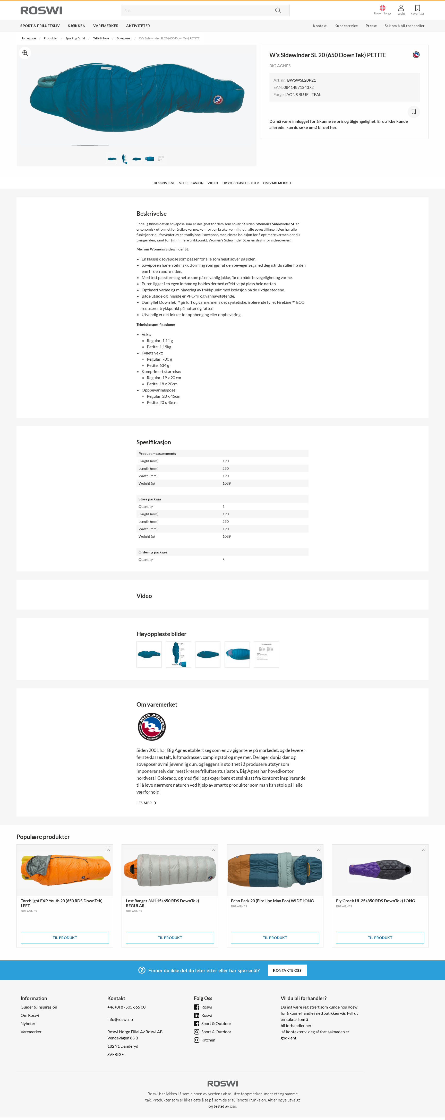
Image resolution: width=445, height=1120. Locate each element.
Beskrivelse (164, 183)
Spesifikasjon (191, 183)
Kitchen (208, 1039)
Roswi (206, 1006)
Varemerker (105, 25)
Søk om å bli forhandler (405, 25)
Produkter (51, 38)
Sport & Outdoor (216, 1023)
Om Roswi (30, 1015)
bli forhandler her (296, 1025)
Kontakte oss (287, 970)
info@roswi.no (120, 1019)
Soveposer (124, 38)
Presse (371, 25)
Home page (28, 38)
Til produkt (65, 937)
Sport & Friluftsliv (40, 25)
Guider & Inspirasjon (39, 1006)
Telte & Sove (101, 38)
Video (213, 183)
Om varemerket (277, 183)
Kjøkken (77, 25)
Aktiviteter (138, 25)
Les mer (144, 803)
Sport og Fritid (75, 38)
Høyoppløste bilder (240, 183)
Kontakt (320, 25)
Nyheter (28, 1023)
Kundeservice (346, 25)
